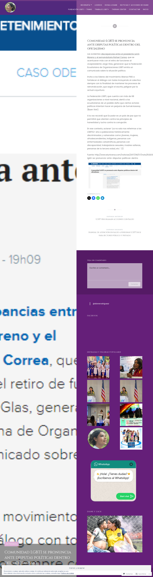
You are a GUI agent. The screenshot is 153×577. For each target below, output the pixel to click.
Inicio (146, 9)
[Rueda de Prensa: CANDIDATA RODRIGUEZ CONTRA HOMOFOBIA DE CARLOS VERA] (98, 439)
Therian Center (119, 9)
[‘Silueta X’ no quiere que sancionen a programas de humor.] (131, 439)
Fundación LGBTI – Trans (80, 9)
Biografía (85, 5)
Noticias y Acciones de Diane (134, 5)
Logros (98, 5)
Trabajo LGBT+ (102, 9)
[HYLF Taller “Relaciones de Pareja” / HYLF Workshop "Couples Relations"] (131, 415)
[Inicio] (98, 367)
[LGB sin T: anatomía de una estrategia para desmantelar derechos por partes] (98, 391)
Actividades (11, 544)
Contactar (134, 9)
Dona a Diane (111, 5)
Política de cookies (67, 573)
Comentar (134, 284)
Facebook (92, 316)
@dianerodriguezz (101, 303)
